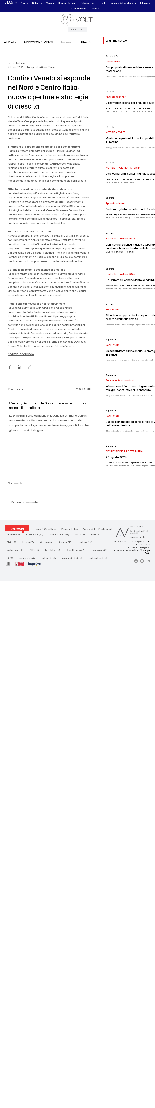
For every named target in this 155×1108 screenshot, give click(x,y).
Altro (83, 42)
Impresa (66, 42)
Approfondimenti (116, 96)
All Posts (10, 42)
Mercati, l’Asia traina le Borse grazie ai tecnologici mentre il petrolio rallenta (47, 405)
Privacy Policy (69, 529)
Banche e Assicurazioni (120, 380)
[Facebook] (136, 561)
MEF (81, 534)
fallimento (50, 558)
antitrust (87, 542)
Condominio (113, 61)
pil (11, 558)
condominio (28, 558)
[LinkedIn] (148, 561)
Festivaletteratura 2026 (120, 238)
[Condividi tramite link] (29, 367)
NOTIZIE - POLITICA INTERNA (123, 167)
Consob (47, 542)
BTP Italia (53, 549)
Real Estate (113, 309)
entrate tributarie (73, 558)
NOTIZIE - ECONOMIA (21, 354)
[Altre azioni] (88, 65)
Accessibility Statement (97, 529)
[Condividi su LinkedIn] (20, 367)
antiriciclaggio (99, 558)
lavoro (29, 542)
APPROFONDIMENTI (38, 42)
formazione (101, 549)
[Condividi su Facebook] (10, 367)
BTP (35, 549)
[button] (24, 3)
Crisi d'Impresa (77, 549)
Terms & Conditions (45, 529)
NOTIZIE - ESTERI (116, 132)
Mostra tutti (83, 388)
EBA (12, 542)
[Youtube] (142, 561)
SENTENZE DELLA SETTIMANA (124, 451)
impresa (67, 542)
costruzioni (16, 549)
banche (14, 534)
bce (96, 534)
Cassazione (36, 534)
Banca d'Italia (60, 534)
